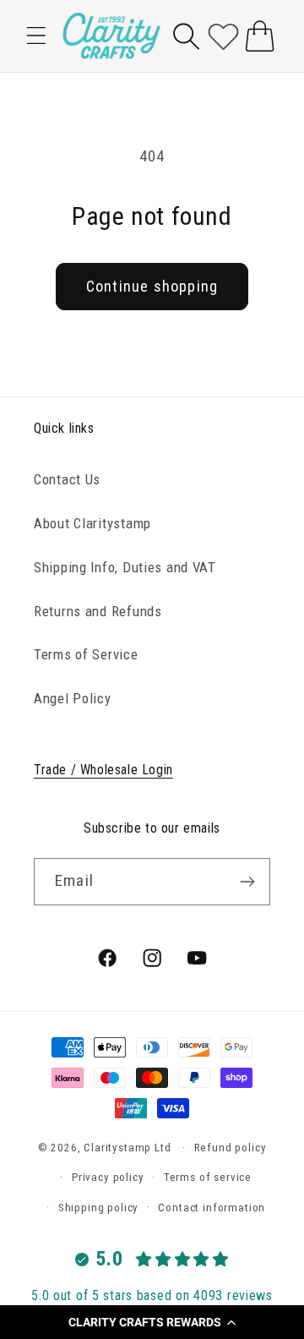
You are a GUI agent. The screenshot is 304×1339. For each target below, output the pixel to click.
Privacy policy (108, 1177)
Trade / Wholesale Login (103, 770)
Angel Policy (72, 698)
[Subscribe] (247, 881)
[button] (152, 1322)
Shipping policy (98, 1207)
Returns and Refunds (98, 611)
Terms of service (208, 1177)
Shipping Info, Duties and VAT (125, 567)
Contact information (211, 1207)
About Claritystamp (92, 523)
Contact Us (67, 479)
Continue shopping (152, 286)
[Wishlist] (223, 36)
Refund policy (230, 1147)
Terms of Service (86, 654)
